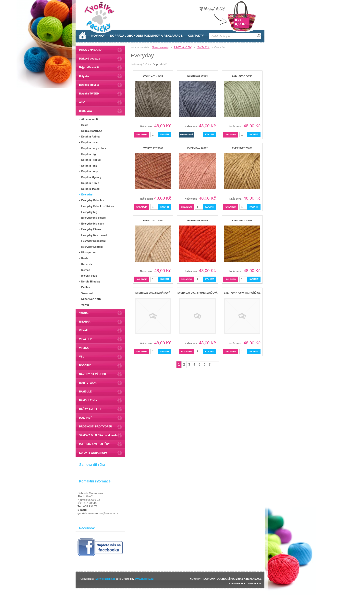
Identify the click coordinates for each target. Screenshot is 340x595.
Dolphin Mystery (91, 177)
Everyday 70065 (197, 75)
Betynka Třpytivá (89, 84)
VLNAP (83, 330)
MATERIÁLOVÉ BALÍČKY (94, 444)
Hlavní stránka (160, 47)
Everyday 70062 (197, 148)
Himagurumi (88, 252)
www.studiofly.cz (144, 578)
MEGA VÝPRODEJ (90, 49)
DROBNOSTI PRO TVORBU (95, 426)
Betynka (84, 76)
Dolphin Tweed (90, 188)
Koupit (164, 134)
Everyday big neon (92, 223)
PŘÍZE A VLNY (182, 47)
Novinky (98, 36)
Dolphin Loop (89, 171)
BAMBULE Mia (88, 400)
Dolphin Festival (91, 159)
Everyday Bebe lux (92, 200)
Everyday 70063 (153, 148)
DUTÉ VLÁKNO (88, 382)
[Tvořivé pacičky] (101, 32)
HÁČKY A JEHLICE (90, 409)
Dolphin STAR (90, 182)
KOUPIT (209, 134)
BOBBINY (85, 365)
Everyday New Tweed (94, 235)
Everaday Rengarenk (93, 240)
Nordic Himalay (90, 281)
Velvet (85, 304)
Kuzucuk (86, 264)
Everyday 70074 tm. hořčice (242, 293)
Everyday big (89, 212)
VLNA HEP (85, 339)
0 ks (238, 20)
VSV (81, 356)
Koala (84, 258)
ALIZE (83, 102)
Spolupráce (237, 583)
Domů (82, 35)
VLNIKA (84, 347)
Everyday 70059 (197, 220)
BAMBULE (85, 391)
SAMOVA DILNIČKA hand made (98, 435)
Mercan (85, 269)
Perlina (85, 287)
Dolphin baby (89, 142)
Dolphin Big (88, 154)
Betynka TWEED (89, 93)
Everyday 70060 (153, 220)
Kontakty (196, 36)
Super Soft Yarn (91, 298)
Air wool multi (90, 119)
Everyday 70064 (242, 75)
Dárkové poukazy (89, 58)
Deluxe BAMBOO (91, 130)
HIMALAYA (85, 111)
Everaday (86, 194)
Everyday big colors (93, 217)
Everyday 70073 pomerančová (197, 293)
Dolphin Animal (90, 136)
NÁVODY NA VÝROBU (92, 374)
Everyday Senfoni (92, 246)
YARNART (85, 312)
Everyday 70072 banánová (152, 293)
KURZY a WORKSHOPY (93, 452)
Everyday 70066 (153, 75)
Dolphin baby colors (93, 148)
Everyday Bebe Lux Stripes (97, 206)
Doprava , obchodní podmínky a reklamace (146, 36)
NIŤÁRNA (84, 321)
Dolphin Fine (89, 165)
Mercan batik (89, 275)
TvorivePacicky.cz (104, 578)
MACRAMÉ (85, 417)
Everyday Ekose (91, 229)
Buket (84, 125)
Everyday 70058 (242, 220)
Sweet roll (87, 293)
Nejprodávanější (89, 67)
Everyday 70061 (242, 148)
